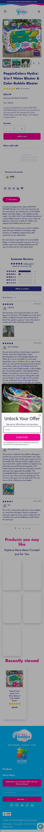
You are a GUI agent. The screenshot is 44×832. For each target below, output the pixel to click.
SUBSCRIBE (22, 437)
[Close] (39, 415)
